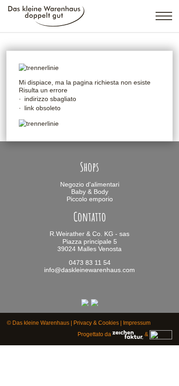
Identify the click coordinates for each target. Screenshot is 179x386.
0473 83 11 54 (90, 262)
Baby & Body (89, 191)
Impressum (137, 323)
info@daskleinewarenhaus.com (89, 270)
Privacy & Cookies (96, 323)
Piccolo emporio (90, 199)
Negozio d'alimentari (89, 184)
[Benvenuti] (46, 25)
